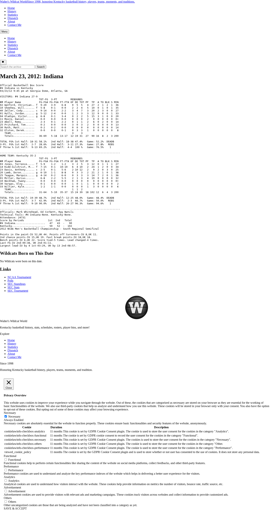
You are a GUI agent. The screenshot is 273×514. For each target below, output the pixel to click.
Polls (10, 280)
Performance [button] (11, 466)
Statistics (13, 14)
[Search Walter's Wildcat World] (3, 62)
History (12, 11)
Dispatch (13, 18)
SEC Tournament (18, 290)
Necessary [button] (10, 412)
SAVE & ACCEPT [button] (15, 508)
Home (11, 8)
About (11, 21)
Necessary (14, 416)
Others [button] (8, 498)
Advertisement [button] (12, 487)
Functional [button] (10, 456)
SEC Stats (14, 287)
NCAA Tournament (19, 277)
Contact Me (14, 24)
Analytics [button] (9, 477)
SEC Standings (17, 284)
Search (41, 66)
